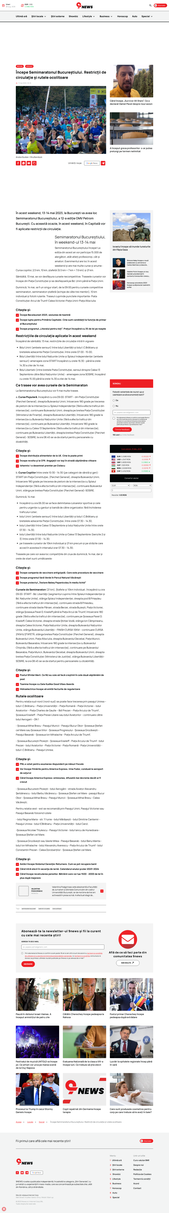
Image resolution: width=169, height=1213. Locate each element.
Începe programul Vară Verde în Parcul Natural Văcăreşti (48, 577)
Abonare (28, 964)
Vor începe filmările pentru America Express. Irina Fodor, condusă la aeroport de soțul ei (59, 770)
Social (20, 66)
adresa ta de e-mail (30, 941)
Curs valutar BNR (141, 1160)
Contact (137, 1188)
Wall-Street (20, 1197)
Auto (134, 16)
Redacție (137, 1169)
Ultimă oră (21, 16)
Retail (44, 1197)
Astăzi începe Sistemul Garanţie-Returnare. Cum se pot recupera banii (56, 864)
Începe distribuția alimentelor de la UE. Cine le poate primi (49, 455)
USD (31, 4)
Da (117, 400)
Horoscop (122, 16)
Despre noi (138, 1165)
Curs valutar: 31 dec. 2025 (131, 449)
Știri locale (39, 16)
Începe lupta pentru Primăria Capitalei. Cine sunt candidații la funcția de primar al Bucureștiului (61, 321)
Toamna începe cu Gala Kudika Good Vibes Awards (45, 684)
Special (147, 16)
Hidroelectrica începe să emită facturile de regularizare (48, 689)
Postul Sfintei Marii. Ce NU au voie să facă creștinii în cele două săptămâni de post (60, 677)
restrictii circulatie (44, 909)
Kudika (27, 1197)
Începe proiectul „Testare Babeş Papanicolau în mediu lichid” (51, 582)
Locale (29, 66)
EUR (26, 4)
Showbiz (73, 16)
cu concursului (85, 956)
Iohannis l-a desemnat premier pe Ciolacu (40, 465)
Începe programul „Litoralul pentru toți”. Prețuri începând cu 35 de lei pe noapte (61, 328)
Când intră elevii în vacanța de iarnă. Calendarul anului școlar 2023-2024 (57, 869)
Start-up (50, 1197)
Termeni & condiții (141, 1179)
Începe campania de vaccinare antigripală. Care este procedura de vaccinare (59, 572)
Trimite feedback (122, 429)
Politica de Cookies (142, 1174)
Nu (117, 405)
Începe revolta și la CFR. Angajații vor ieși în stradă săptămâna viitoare (56, 460)
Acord (136, 1183)
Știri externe (57, 16)
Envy (39, 1197)
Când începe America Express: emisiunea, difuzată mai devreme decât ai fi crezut (58, 779)
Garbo (33, 1197)
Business (106, 16)
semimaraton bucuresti (29, 909)
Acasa (18, 1122)
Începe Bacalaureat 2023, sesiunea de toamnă (43, 315)
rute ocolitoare (56, 909)
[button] (150, 5)
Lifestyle (88, 16)
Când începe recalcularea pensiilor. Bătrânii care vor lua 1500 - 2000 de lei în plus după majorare (59, 875)
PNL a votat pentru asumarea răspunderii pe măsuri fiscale (50, 764)
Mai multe (127, 962)
